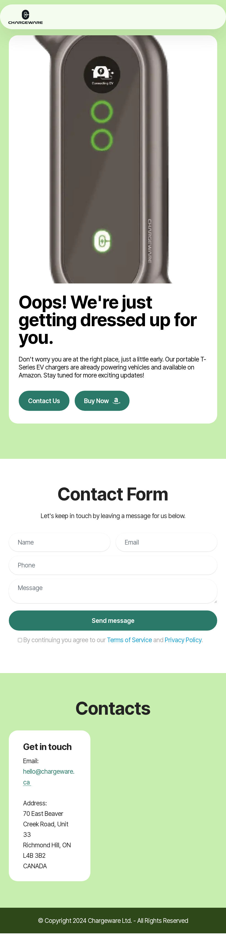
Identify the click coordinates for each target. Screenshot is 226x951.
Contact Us (44, 400)
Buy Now (97, 400)
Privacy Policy (183, 640)
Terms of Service (129, 640)
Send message (113, 620)
